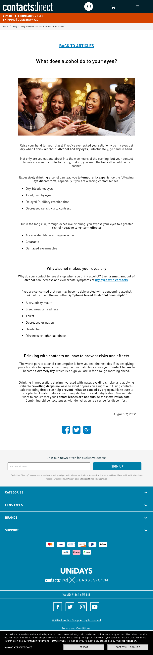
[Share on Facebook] (66, 429)
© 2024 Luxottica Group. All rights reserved (76, 620)
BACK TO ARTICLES (76, 45)
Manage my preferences (18, 647)
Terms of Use (58, 640)
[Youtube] (94, 606)
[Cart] (113, 6)
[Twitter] (70, 606)
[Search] (88, 6)
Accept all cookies (128, 647)
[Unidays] (76, 570)
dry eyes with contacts (111, 280)
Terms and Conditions (76, 628)
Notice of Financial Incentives (94, 479)
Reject (84, 647)
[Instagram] (82, 606)
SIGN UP (117, 466)
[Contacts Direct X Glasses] (76, 580)
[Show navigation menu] (138, 6)
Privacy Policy (73, 479)
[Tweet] (76, 429)
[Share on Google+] (87, 429)
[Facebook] (57, 606)
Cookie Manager (126, 640)
